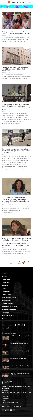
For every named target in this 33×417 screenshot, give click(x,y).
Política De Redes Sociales (10, 316)
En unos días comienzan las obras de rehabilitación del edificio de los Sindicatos (16, 69)
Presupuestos (6, 300)
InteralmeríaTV (6, 291)
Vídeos (4, 288)
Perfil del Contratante (9, 297)
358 (23, 261)
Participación (6, 328)
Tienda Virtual (6, 294)
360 (11, 263)
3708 (19, 263)
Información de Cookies (9, 306)
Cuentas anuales (7, 303)
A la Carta (5, 285)
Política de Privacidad (9, 309)
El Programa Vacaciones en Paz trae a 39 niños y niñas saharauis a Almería (16, 33)
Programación (6, 279)
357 (18, 261)
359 (28, 261)
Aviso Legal (5, 312)
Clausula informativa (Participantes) (13, 325)
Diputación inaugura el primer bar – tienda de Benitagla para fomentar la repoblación (16, 150)
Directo (4, 273)
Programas (5, 282)
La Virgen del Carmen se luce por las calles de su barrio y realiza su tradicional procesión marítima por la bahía (16, 107)
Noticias (4, 35)
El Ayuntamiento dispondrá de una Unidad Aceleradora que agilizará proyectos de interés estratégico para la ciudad (16, 200)
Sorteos (4, 322)
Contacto (5, 319)
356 (14, 261)
